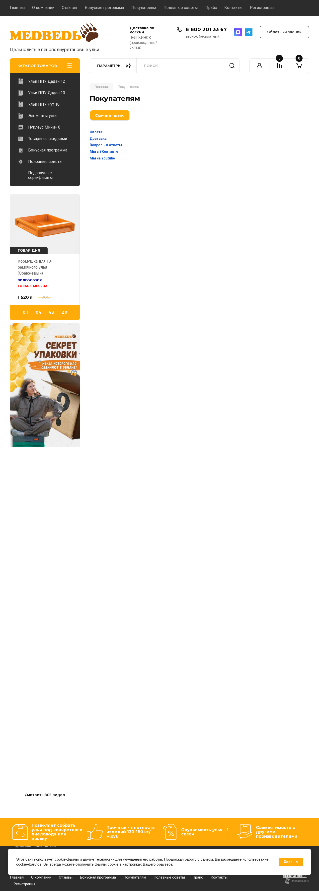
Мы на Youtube (102, 158)
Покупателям (143, 7)
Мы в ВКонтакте (104, 151)
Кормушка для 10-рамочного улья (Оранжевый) (35, 267)
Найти (232, 65)
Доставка (98, 139)
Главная (17, 7)
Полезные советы (180, 7)
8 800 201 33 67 (206, 29)
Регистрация (262, 7)
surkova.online (295, 876)
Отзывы (69, 7)
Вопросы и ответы (106, 145)
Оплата (96, 132)
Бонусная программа (104, 7)
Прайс (211, 7)
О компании (43, 7)
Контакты (233, 7)
